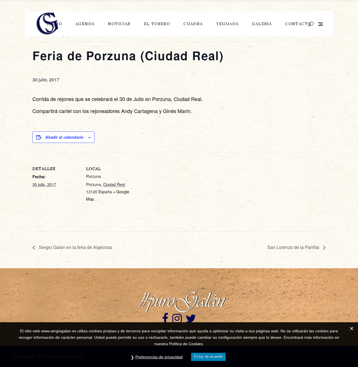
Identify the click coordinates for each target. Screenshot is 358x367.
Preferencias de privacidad (159, 357)
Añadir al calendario (64, 137)
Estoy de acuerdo (208, 356)
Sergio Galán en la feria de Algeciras (75, 247)
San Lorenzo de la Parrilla (293, 247)
